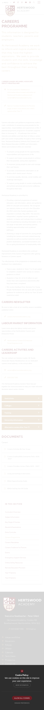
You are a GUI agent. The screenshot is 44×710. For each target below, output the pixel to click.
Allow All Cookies (22, 698)
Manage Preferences (22, 703)
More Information (22, 685)
